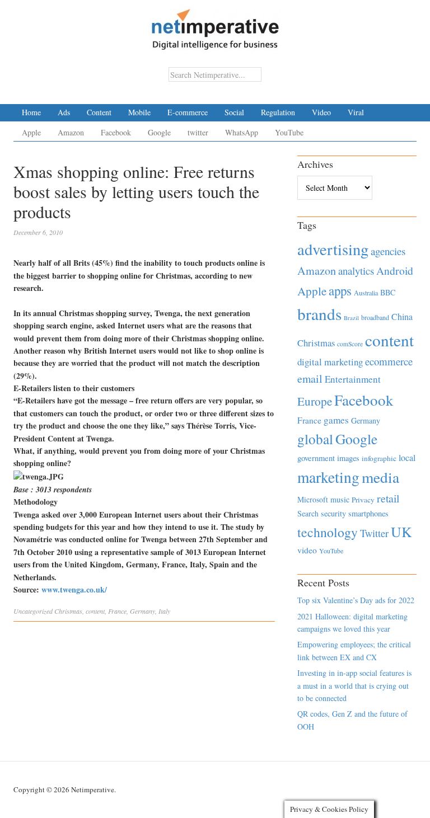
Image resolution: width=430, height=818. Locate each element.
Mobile (139, 112)
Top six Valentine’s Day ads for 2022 (355, 600)
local (407, 457)
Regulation (278, 112)
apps (340, 290)
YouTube (289, 132)
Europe (314, 401)
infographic (379, 458)
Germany (142, 611)
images (348, 458)
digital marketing (330, 361)
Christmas (68, 611)
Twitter (374, 533)
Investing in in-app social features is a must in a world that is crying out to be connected (354, 685)
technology (327, 532)
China (402, 316)
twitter (198, 132)
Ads (64, 112)
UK (401, 531)
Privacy (363, 500)
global (315, 438)
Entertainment (353, 379)
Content (99, 112)
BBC (387, 292)
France (117, 611)
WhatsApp (241, 132)
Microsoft (312, 499)
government (316, 458)
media (380, 477)
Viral (356, 112)
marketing (328, 477)
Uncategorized (33, 611)
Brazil (351, 318)
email (309, 378)
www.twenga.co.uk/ (74, 589)
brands (319, 314)
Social (234, 112)
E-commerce (187, 112)
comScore (350, 344)
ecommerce (389, 361)
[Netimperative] (215, 25)
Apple (31, 132)
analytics (356, 271)
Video (321, 112)
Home (31, 112)
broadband (375, 317)
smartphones (368, 513)
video (307, 550)
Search (308, 513)
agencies (388, 251)
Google (159, 132)
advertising (332, 249)
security (333, 513)
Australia (366, 292)
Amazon (71, 132)
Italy (164, 611)
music (339, 499)
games (336, 419)
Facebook (116, 132)
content (95, 611)
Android (394, 270)
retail (388, 498)
